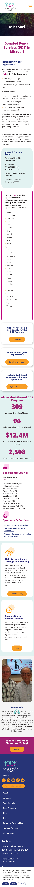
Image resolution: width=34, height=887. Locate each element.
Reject (13, 883)
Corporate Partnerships (13, 823)
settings (10, 879)
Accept (5, 883)
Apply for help (9, 803)
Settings (22, 883)
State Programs (9, 808)
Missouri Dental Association (16, 525)
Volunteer (7, 798)
